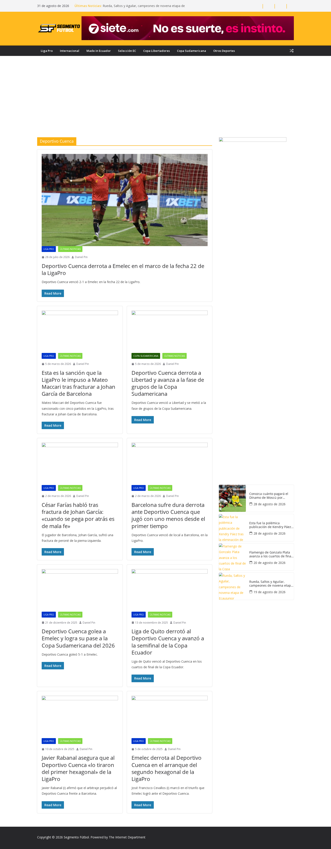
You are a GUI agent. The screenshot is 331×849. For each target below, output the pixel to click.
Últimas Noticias (70, 249)
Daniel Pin (81, 257)
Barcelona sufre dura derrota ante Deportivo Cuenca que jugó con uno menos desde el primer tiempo (168, 515)
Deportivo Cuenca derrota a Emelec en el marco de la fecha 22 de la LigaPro (123, 269)
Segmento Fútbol (76, 837)
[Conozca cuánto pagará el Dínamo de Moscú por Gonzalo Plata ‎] (232, 498)
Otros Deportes (224, 51)
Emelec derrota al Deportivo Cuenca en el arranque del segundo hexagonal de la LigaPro (166, 768)
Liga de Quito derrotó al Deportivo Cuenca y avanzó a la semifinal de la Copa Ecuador (167, 641)
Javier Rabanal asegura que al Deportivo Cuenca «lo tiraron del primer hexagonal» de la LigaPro (78, 768)
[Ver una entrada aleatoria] (291, 50)
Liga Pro (47, 51)
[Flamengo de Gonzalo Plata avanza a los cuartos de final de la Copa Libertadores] (232, 556)
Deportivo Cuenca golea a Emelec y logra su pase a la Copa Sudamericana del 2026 (78, 638)
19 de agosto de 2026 (270, 592)
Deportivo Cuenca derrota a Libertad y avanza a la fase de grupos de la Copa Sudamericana (167, 383)
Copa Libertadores (156, 51)
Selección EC (127, 51)
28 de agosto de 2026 (270, 504)
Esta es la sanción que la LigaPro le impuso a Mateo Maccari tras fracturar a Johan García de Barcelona (78, 383)
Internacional (69, 51)
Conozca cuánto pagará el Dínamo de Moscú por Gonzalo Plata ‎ (268, 496)
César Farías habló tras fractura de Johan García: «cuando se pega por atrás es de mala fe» (78, 515)
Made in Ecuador (98, 51)
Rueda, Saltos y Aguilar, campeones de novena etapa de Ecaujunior (271, 584)
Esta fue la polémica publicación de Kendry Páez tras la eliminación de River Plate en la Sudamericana (270, 525)
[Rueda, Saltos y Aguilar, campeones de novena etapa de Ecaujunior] (232, 586)
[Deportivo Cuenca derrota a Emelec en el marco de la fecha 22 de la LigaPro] (125, 200)
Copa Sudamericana (191, 51)
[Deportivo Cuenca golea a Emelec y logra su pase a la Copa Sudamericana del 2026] (80, 590)
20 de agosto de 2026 (270, 563)
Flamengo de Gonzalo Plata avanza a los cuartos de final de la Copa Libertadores (270, 554)
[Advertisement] (165, 103)
